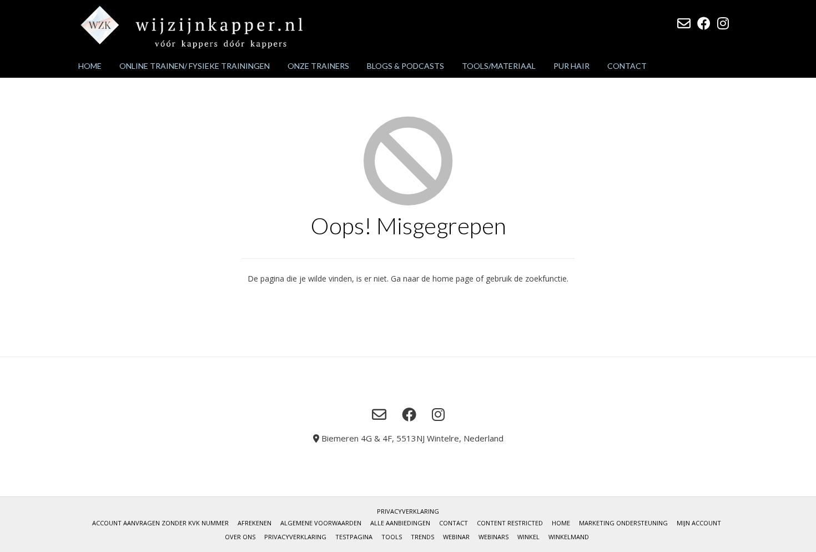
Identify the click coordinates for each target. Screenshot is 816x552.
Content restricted (510, 523)
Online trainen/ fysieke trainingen (194, 66)
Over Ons (240, 537)
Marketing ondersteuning (623, 523)
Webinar (456, 537)
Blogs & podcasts (405, 66)
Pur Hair (571, 66)
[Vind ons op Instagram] (723, 23)
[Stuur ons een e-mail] (684, 23)
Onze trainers (318, 66)
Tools (391, 537)
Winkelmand (568, 537)
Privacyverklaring (408, 511)
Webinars (493, 537)
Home (90, 66)
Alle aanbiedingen (400, 523)
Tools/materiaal (499, 66)
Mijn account (699, 523)
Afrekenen (254, 523)
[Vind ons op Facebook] (704, 23)
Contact (627, 66)
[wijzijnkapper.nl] (191, 27)
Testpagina (353, 537)
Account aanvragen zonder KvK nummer (160, 523)
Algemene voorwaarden (320, 523)
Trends (422, 537)
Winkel (528, 537)
